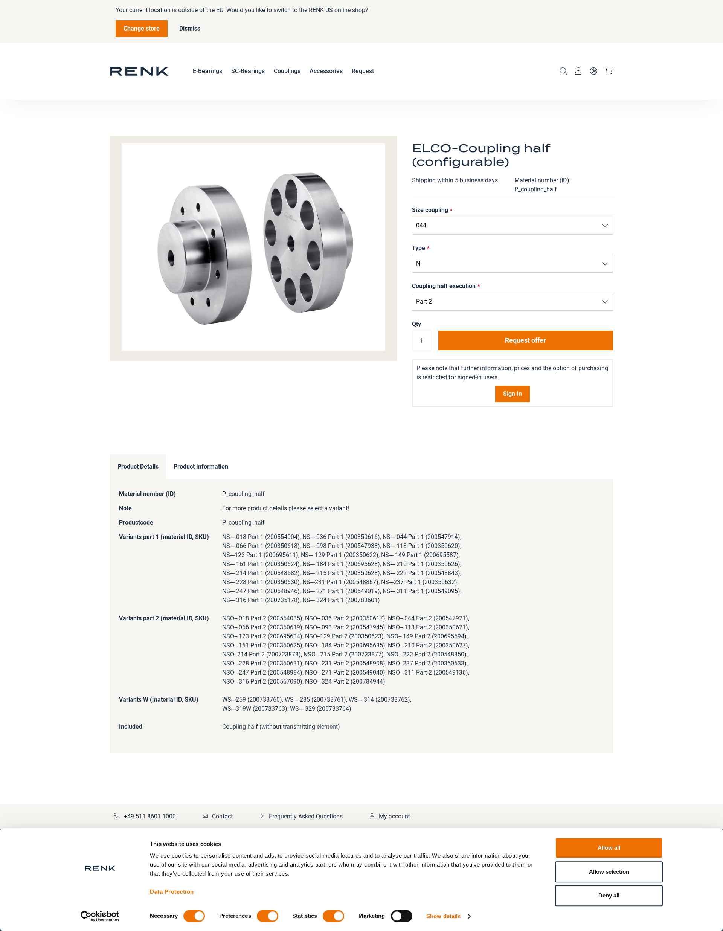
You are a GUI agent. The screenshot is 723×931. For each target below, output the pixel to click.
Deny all (608, 895)
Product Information (201, 466)
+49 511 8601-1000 (150, 816)
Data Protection (172, 891)
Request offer (525, 340)
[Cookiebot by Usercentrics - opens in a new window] (100, 916)
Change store (142, 28)
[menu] (283, 71)
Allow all (609, 847)
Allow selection (609, 871)
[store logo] (139, 71)
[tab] (138, 466)
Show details (443, 916)
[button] (593, 71)
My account (394, 816)
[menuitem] (207, 71)
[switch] (267, 917)
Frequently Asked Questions (306, 816)
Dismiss (189, 28)
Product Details (138, 466)
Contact (222, 816)
